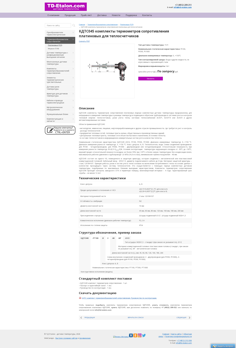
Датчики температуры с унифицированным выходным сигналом (57, 54)
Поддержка (131, 15)
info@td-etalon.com (183, 7)
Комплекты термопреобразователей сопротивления (58, 70)
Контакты (147, 15)
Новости (116, 15)
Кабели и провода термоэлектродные (55, 101)
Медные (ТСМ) (53, 48)
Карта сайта (176, 334)
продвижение (85, 338)
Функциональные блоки (57, 114)
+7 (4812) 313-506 (184, 340)
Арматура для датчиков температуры (57, 94)
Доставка (101, 15)
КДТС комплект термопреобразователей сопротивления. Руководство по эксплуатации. (119, 298)
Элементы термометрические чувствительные (55, 79)
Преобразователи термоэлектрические (56, 33)
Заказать (150, 78)
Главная (82, 24)
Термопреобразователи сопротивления (103, 24)
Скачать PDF (84, 41)
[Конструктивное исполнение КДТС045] (107, 71)
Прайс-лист (86, 15)
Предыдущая (89, 317)
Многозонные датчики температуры (57, 62)
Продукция (70, 15)
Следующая (181, 317)
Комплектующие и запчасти (55, 120)
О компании (53, 15)
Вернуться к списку (136, 317)
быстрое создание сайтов (66, 338)
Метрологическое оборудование (55, 108)
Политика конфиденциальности (178, 336)
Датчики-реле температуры (53, 87)
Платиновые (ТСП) (126, 24)
